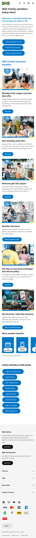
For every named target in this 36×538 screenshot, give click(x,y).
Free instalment (8, 350)
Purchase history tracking (22, 349)
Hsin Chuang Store (12, 383)
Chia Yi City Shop (11, 405)
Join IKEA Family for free (14, 42)
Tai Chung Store (11, 400)
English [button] (6, 526)
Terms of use (15, 535)
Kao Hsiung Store (11, 411)
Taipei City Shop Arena (13, 371)
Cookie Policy (24, 535)
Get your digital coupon (13, 327)
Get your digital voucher (14, 53)
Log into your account (13, 47)
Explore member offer (12, 239)
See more (8, 111)
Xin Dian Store (10, 388)
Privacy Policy (6, 535)
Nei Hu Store (10, 377)
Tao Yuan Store (11, 394)
